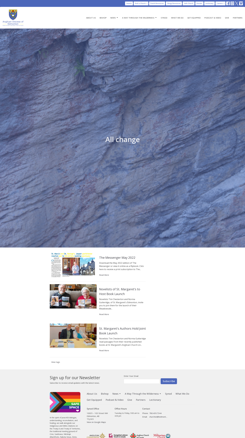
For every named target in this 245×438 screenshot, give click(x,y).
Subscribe (169, 381)
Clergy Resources (174, 3)
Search (129, 3)
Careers (220, 3)
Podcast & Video (212, 17)
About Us (91, 17)
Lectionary (209, 3)
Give (227, 17)
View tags (55, 362)
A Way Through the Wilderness (138, 17)
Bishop (103, 17)
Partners (237, 17)
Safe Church (188, 3)
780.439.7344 (155, 413)
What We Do (177, 17)
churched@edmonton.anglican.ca (158, 416)
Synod (164, 17)
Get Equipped (194, 17)
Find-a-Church (140, 3)
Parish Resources (157, 3)
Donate (199, 3)
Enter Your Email (131, 376)
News (113, 17)
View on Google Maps (96, 422)
